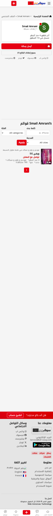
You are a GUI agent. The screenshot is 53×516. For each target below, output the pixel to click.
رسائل (48, 453)
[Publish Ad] (13, 3)
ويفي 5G (34, 153)
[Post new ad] (26, 512)
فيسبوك (30, 58)
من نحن (48, 467)
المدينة (30, 138)
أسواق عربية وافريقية (41, 478)
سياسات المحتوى (44, 482)
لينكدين (21, 446)
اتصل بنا (48, 498)
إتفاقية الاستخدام (43, 471)
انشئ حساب (15, 415)
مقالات (34, 453)
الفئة (3, 128)
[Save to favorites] (49, 152)
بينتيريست (9, 58)
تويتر (20, 58)
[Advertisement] (26, 292)
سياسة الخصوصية (43, 475)
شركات (42, 453)
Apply (22, 142)
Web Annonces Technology (40, 504)
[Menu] (49, 3)
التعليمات (47, 456)
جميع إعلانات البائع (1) (26, 53)
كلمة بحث (31, 128)
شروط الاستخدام (44, 486)
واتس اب (43, 58)
